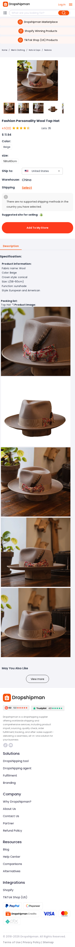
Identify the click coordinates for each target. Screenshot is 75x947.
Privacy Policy (32, 942)
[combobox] (37, 171)
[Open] (59, 171)
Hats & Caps (34, 50)
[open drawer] (70, 4)
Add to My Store (37, 228)
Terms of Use (12, 942)
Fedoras (48, 50)
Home (4, 50)
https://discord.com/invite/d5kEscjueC (11, 745)
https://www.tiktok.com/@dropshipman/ (6, 745)
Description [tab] (11, 246)
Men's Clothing (18, 50)
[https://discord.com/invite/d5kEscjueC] (11, 745)
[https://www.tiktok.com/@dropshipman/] (5, 745)
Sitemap (48, 942)
